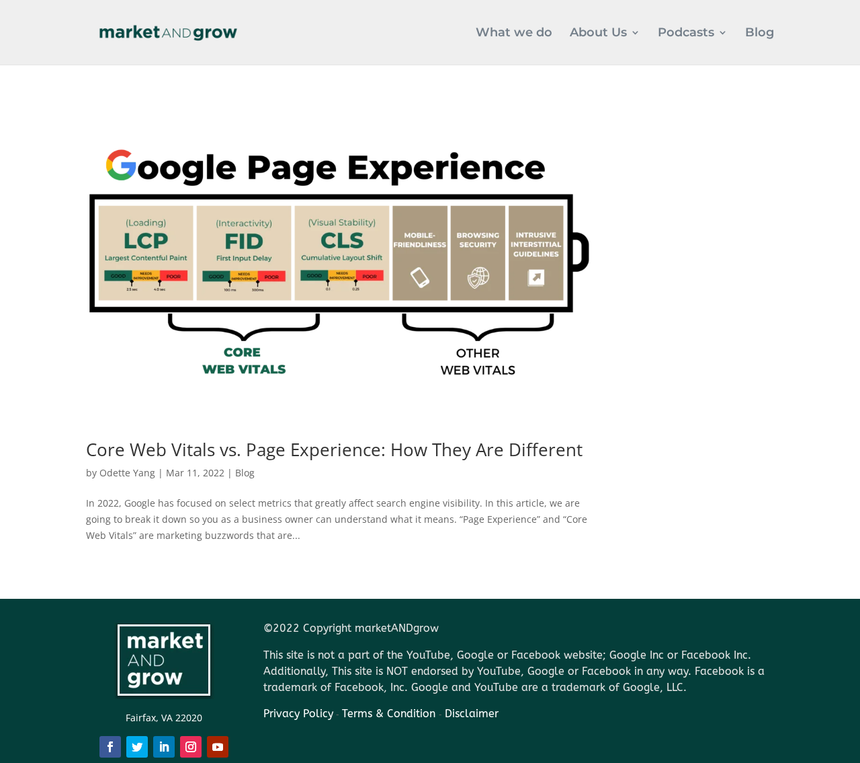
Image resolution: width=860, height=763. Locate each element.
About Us (598, 34)
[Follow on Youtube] (217, 747)
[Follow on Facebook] (110, 747)
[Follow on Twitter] (137, 747)
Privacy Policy (298, 713)
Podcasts (686, 34)
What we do (514, 34)
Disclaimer (472, 713)
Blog (759, 34)
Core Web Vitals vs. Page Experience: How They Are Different (334, 449)
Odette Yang (127, 472)
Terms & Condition (390, 713)
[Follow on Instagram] (191, 747)
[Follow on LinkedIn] (164, 747)
